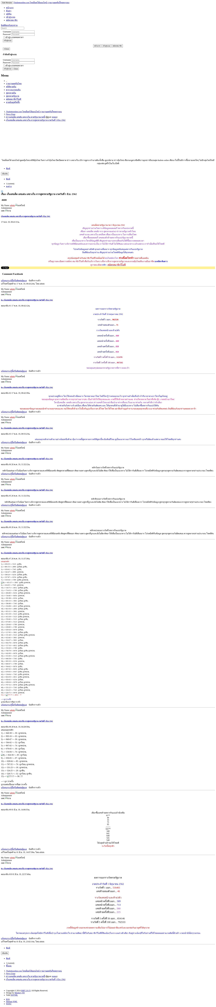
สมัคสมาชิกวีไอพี (13, 99)
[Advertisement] (76, 141)
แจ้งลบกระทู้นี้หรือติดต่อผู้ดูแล (14, 281)
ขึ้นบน (8, 966)
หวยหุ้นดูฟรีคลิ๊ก (13, 102)
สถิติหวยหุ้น (11, 87)
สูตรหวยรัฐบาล (12, 96)
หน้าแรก (97, 46)
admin (12, 205)
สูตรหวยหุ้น (11, 93)
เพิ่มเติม (5, 174)
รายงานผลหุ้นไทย (14, 83)
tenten (54, 117)
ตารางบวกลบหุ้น (13, 90)
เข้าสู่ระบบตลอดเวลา (14, 37)
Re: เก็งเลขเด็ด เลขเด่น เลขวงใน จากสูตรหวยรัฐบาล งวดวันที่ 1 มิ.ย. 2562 (27, 300)
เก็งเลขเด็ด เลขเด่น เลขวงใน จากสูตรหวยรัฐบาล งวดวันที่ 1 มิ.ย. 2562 (25, 216)
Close (16, 69)
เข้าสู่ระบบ (7, 40)
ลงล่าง (9, 186)
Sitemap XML (11, 1002)
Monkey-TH (20, 993)
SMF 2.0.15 (25, 991)
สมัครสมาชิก (117, 46)
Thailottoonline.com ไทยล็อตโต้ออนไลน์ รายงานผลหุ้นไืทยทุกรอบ (41, 2)
